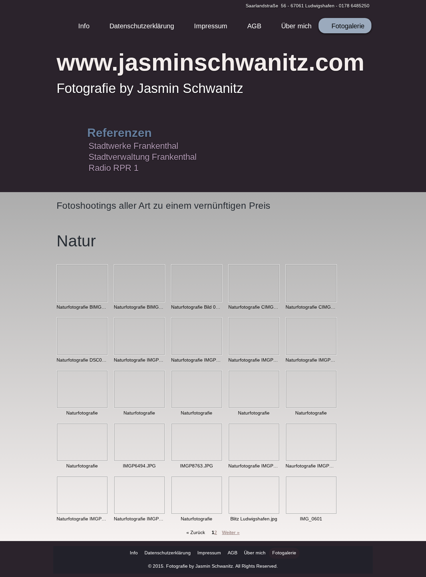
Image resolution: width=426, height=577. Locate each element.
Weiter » (231, 532)
